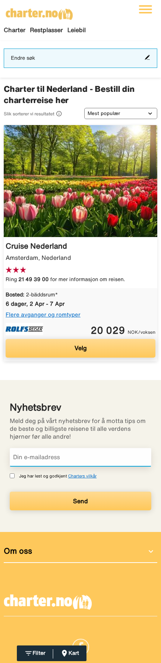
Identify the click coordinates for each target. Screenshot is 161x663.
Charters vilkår (82, 476)
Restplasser (46, 30)
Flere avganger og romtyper (43, 314)
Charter (14, 30)
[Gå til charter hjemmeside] (39, 12)
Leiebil (76, 30)
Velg (81, 348)
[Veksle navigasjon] (145, 9)
